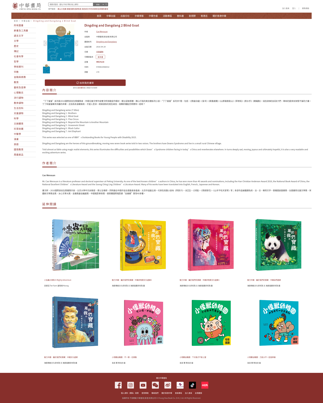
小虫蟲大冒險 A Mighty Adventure (57, 280)
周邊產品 (18, 154)
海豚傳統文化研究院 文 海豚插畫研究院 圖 (128, 285)
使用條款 (145, 393)
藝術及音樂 (20, 87)
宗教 (16, 71)
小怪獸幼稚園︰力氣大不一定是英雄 (261, 357)
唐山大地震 (62, 9)
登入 (294, 8)
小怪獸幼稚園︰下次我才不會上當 (193, 357)
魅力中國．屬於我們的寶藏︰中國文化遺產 (61, 357)
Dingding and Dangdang (106, 41)
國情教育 (18, 149)
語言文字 (18, 35)
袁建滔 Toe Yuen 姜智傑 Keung (56, 285)
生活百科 (18, 108)
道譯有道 (77, 9)
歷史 (16, 46)
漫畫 (16, 139)
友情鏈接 (198, 393)
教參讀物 (18, 102)
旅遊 (16, 144)
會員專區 (178, 393)
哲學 (16, 61)
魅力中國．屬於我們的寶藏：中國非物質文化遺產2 (132, 280)
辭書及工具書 (21, 30)
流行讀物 (18, 97)
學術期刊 (18, 66)
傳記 (16, 51)
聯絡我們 (155, 393)
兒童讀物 (18, 113)
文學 (16, 40)
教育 (16, 82)
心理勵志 (18, 92)
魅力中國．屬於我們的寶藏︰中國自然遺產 (264, 280)
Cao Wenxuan (102, 31)
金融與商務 (20, 77)
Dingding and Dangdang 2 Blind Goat (54, 21)
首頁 (16, 21)
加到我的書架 (86, 82)
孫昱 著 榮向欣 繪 (118, 363)
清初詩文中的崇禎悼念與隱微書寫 (95, 9)
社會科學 (18, 56)
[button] (76, 43)
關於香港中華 (167, 393)
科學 (16, 118)
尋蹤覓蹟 (70, 9)
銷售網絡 (305, 8)
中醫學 (17, 133)
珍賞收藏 (18, 128)
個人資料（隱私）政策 (130, 393)
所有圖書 (18, 25)
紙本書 (100, 57)
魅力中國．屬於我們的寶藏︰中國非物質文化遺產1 (200, 280)
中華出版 (25, 21)
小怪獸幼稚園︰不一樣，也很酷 (124, 357)
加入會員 (285, 8)
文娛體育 (18, 123)
